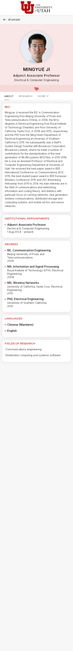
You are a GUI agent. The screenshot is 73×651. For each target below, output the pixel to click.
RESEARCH (25, 96)
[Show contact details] (36, 88)
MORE (42, 96)
